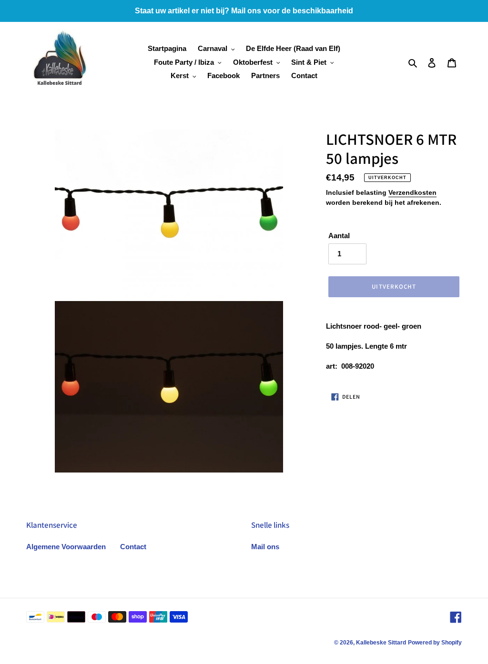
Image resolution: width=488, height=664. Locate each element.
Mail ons (265, 547)
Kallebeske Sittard (381, 642)
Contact (133, 547)
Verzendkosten (412, 192)
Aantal (339, 235)
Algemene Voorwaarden (66, 547)
